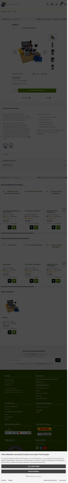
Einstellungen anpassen (34, 476)
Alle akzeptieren (33, 466)
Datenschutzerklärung (50, 480)
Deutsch (3, 480)
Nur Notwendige (33, 471)
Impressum (62, 480)
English (10, 480)
